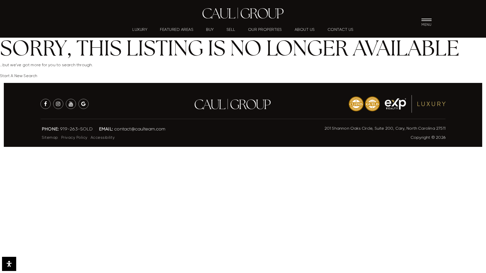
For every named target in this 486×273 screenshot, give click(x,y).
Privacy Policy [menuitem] (74, 137)
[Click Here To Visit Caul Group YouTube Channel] (71, 104)
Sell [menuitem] (231, 30)
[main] (243, 39)
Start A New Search (18, 75)
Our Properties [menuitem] (265, 30)
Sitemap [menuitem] (50, 137)
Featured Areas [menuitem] (176, 30)
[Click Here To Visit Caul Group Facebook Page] (45, 104)
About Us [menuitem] (305, 30)
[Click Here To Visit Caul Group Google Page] (83, 104)
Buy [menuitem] (210, 30)
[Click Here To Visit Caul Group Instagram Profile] (58, 104)
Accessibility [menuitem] (103, 137)
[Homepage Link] (243, 12)
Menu (426, 24)
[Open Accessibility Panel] (9, 263)
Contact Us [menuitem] (341, 30)
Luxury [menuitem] (139, 30)
